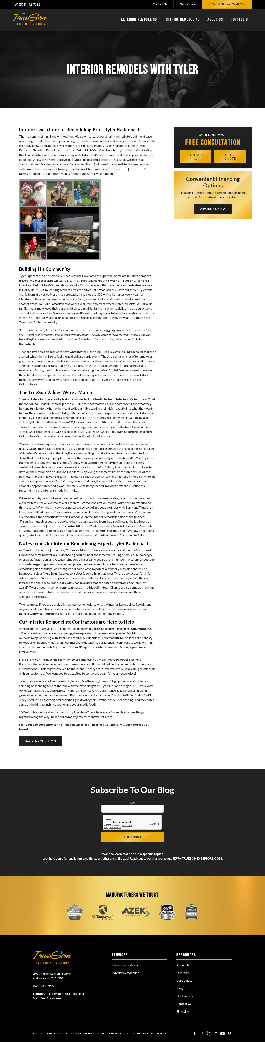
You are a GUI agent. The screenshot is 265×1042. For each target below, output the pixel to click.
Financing (182, 1011)
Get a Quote (188, 4)
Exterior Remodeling (125, 972)
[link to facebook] (194, 1033)
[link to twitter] (208, 1033)
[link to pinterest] (229, 1033)
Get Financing (213, 209)
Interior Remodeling (125, 965)
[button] (139, 20)
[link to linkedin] (215, 1033)
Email (132, 802)
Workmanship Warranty (149, 1033)
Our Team (183, 972)
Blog (179, 988)
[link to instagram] (201, 1033)
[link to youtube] (222, 1033)
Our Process (184, 996)
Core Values (184, 980)
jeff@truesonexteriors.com (94, 717)
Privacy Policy (119, 1033)
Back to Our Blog (40, 741)
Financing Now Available (227, 4)
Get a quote (230, 156)
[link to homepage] (30, 20)
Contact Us (160, 4)
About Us (182, 965)
